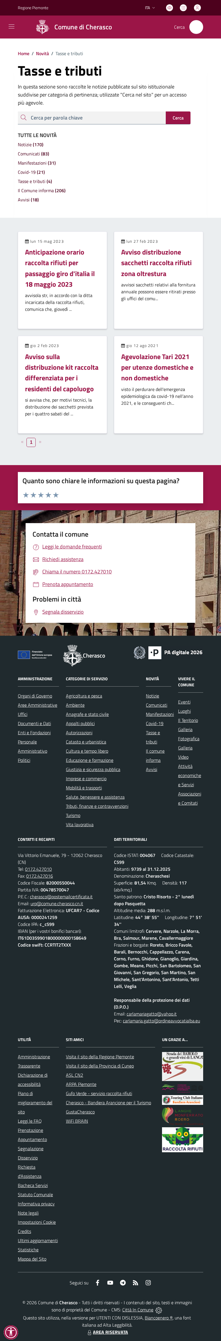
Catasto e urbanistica (86, 741)
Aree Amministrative (37, 705)
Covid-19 (154, 723)
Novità (40, 53)
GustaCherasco (80, 1111)
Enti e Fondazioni (34, 732)
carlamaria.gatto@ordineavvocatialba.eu (161, 1020)
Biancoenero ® (159, 1317)
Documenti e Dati (34, 723)
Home (23, 53)
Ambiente (75, 705)
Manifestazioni (160, 714)
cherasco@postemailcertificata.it (61, 896)
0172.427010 (38, 869)
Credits (24, 1231)
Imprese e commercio (86, 778)
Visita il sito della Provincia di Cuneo (100, 1065)
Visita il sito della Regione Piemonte (100, 1056)
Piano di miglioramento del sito (35, 1102)
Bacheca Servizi (33, 1185)
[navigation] (11, 26)
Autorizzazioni (79, 732)
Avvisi (151, 769)
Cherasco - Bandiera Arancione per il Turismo (108, 1102)
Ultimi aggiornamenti (38, 1240)
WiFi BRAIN (77, 1121)
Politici (24, 760)
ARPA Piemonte (81, 1084)
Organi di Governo (35, 695)
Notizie (152, 695)
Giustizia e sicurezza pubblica (93, 769)
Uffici (22, 714)
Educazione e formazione (89, 760)
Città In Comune (137, 1309)
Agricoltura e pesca (84, 695)
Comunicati (156, 705)
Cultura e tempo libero (87, 750)
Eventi (184, 701)
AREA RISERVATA (110, 1332)
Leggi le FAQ (30, 1121)
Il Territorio (188, 720)
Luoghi (184, 711)
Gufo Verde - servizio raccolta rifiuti (99, 1093)
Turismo (73, 815)
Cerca (178, 117)
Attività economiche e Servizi (189, 775)
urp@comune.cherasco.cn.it (57, 903)
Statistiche (28, 1249)
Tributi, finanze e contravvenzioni (97, 806)
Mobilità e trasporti (84, 787)
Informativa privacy (36, 1203)
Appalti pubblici (80, 723)
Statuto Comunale (35, 1194)
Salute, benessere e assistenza (95, 796)
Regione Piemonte (33, 8)
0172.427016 (39, 875)
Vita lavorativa (80, 824)
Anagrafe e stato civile (87, 714)
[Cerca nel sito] (196, 27)
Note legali (28, 1212)
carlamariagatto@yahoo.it (152, 1013)
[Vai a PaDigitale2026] (168, 652)
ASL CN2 (74, 1075)
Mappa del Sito (32, 1258)
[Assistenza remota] (159, 1309)
